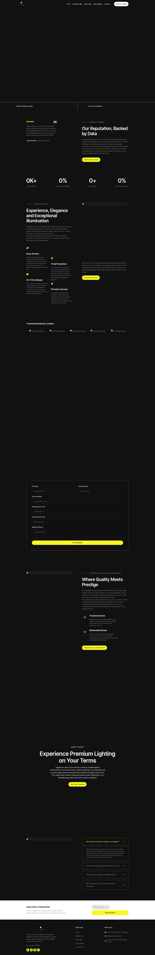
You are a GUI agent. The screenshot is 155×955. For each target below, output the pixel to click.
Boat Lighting (97, 4)
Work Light (87, 4)
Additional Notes (37, 527)
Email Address (83, 486)
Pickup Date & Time (38, 507)
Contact (107, 4)
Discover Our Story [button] (91, 278)
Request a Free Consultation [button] (94, 648)
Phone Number (37, 496)
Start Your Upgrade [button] (77, 784)
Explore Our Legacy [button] (91, 160)
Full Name (35, 486)
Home (69, 4)
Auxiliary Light (77, 4)
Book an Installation (95, 106)
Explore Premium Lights (24, 106)
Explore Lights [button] (121, 4)
